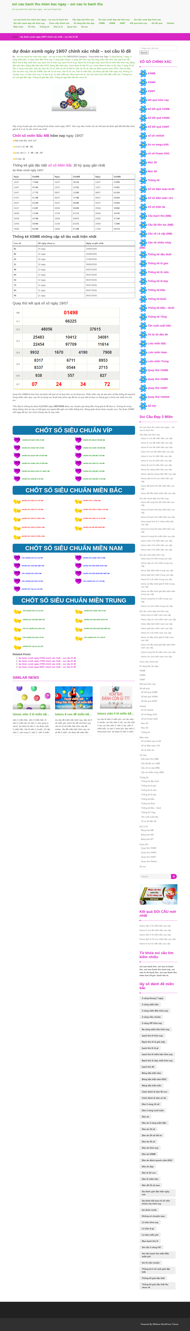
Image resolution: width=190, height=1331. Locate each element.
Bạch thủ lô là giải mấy (88, 62)
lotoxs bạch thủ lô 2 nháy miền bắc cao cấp (157, 523)
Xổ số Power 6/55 (149, 719)
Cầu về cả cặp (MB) (160, 233)
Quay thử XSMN (158, 379)
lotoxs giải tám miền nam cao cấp (156, 628)
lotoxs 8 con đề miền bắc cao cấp (74, 714)
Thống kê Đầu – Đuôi (161, 307)
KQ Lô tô (58, 27)
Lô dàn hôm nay (32, 74)
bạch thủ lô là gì (69, 62)
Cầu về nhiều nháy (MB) (152, 772)
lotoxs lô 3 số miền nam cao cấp (156, 633)
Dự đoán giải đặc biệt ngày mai (107, 71)
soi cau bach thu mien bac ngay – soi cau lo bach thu (57, 4)
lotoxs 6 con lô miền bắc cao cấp (156, 460)
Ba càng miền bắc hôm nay (104, 59)
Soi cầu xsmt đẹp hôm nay (147, 19)
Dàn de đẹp (124, 68)
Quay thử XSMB (158, 370)
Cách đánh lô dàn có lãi (105, 65)
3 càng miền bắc (150, 1004)
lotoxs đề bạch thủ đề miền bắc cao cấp (157, 487)
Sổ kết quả (157, 23)
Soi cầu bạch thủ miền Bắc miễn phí (104, 74)
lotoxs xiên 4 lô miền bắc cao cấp (116, 713)
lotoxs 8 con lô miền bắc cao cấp (156, 465)
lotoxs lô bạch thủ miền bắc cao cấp (158, 517)
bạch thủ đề (123, 59)
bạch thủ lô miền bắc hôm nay (114, 62)
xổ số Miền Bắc (60, 165)
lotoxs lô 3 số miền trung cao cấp (156, 579)
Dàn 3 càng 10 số (125, 65)
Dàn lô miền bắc (84, 71)
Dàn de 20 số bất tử (65, 68)
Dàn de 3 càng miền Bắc (154, 1123)
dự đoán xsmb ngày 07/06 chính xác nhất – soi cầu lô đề (47, 658)
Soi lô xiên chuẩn (151, 1263)
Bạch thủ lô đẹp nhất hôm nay (27, 62)
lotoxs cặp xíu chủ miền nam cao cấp (158, 619)
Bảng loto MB (147, 830)
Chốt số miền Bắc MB (31, 136)
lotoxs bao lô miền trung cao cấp (156, 558)
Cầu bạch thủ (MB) (159, 215)
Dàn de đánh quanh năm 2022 (104, 68)
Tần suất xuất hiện (159, 325)
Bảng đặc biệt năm (151, 1073)
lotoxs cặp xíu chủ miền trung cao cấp (157, 564)
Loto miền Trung (158, 361)
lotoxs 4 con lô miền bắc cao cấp (156, 456)
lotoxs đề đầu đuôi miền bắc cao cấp (158, 493)
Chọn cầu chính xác (59, 23)
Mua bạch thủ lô (78, 74)
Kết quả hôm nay (138, 23)
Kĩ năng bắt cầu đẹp (84, 23)
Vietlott (170, 23)
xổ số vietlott (156, 135)
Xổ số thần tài (156, 206)
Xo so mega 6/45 (158, 144)
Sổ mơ (84, 27)
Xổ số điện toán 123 (160, 198)
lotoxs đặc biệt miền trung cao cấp (157, 570)
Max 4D (152, 171)
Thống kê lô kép (158, 281)
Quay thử (72, 27)
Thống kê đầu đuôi (159, 254)
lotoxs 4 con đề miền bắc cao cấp (156, 438)
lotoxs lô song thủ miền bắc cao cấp (158, 536)
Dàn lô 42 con (68, 71)
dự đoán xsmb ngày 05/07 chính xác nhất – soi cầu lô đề (47, 667)
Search (144, 53)
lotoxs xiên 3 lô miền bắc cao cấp (31, 714)
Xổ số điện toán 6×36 (151, 741)
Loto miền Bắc (157, 343)
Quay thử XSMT (158, 388)
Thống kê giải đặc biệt (42, 77)
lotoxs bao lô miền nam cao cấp (156, 615)
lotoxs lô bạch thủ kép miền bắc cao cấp (158, 511)
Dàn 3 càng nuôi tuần (23, 68)
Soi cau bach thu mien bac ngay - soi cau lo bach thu (41, 56)
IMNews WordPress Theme (165, 1324)
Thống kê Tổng (157, 316)
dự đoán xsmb (149, 1210)
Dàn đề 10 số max (52, 71)
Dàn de (37, 68)
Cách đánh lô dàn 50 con (81, 65)
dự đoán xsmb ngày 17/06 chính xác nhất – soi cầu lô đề (47, 661)
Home (15, 37)
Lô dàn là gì (47, 74)
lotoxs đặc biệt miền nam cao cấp (156, 624)
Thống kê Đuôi (157, 298)
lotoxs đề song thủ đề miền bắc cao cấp (157, 503)
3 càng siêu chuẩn (61, 59)
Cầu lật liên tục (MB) (160, 224)
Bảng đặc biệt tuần (59, 65)
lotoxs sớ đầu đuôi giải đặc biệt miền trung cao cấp (158, 592)
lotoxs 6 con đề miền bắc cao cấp (156, 443)
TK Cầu (31, 27)
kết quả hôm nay (158, 100)
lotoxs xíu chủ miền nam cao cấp (156, 656)
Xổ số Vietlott (147, 710)
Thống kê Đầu (156, 290)
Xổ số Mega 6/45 (149, 714)
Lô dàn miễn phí (61, 74)
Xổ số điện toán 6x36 (161, 189)
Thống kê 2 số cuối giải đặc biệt (156, 1270)
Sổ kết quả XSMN (159, 117)
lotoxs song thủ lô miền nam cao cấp (158, 652)
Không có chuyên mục (153, 1216)
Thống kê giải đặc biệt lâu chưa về (70, 77)
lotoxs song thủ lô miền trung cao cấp (156, 600)
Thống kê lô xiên (158, 272)
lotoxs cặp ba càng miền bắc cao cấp (158, 474)
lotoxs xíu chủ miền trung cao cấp (157, 606)
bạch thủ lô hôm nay (51, 62)
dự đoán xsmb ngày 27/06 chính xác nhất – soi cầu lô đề (47, 664)
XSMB (102, 23)
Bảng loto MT (147, 839)
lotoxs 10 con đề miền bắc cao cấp (157, 451)
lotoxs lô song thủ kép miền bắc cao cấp (158, 530)
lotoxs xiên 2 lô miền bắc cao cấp (156, 541)
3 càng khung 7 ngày (119, 56)
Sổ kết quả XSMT (158, 126)
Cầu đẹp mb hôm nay (83, 19)
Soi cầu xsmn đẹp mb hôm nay (29, 23)
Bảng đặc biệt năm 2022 (37, 65)
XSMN (112, 23)
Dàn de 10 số (48, 68)
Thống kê (44, 27)
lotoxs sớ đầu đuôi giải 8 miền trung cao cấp (158, 585)
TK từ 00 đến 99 (158, 334)
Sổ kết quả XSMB (159, 108)
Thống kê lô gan (158, 263)
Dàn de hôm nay (20, 71)
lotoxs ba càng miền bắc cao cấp (156, 469)
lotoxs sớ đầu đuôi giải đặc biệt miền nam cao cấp (158, 646)
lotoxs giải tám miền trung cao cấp (157, 575)
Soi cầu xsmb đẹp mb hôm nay (114, 19)
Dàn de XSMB (35, 71)
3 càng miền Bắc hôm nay (40, 59)
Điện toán (18, 27)
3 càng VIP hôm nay (81, 59)
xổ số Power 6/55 (158, 153)
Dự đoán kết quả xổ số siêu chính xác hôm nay (156, 1202)
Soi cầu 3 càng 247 (151, 1247)
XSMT (122, 23)
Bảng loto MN (147, 834)
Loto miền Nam (157, 352)
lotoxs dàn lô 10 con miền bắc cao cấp (157, 480)
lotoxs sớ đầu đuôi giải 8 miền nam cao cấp (157, 638)
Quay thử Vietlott (158, 396)
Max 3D (152, 162)
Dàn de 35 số (82, 68)
